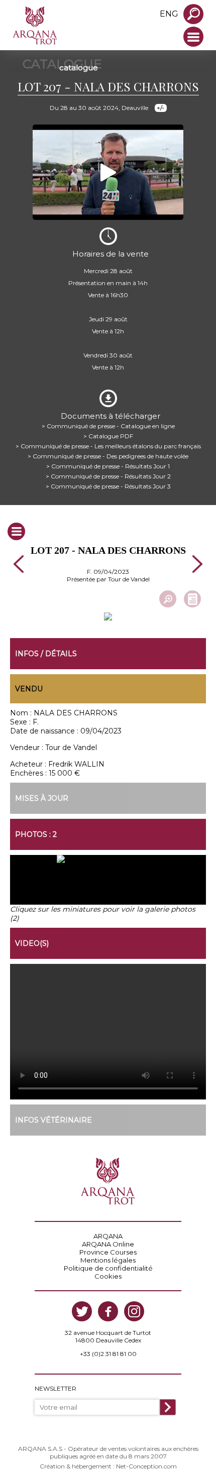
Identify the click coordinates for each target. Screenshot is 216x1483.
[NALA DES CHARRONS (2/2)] (157, 884)
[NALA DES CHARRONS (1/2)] (59, 884)
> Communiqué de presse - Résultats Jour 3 (108, 486)
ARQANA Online (108, 1244)
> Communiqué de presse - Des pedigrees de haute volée (108, 456)
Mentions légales (108, 1260)
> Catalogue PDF (108, 436)
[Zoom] (167, 598)
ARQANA (108, 1236)
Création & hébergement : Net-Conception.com (108, 1466)
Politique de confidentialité (108, 1268)
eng (169, 14)
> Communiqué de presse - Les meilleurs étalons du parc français (108, 446)
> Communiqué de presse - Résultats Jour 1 (108, 466)
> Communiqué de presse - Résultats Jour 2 (108, 476)
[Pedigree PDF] (192, 598)
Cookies (108, 1276)
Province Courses (108, 1252)
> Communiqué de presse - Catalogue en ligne (108, 426)
